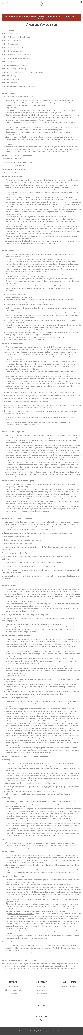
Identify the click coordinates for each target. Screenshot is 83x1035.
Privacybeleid (13, 986)
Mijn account (41, 986)
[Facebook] (41, 1010)
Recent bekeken (41, 994)
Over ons (14, 994)
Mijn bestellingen (41, 990)
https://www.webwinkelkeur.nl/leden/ (21, 914)
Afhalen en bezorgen (69, 986)
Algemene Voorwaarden (13, 990)
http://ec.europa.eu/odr (21, 928)
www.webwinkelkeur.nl (66, 909)
